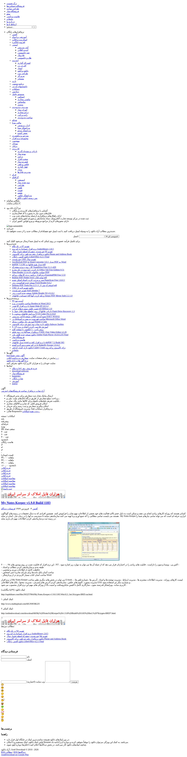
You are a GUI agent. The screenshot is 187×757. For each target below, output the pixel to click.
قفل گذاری (23, 167)
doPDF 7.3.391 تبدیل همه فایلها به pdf (29, 264)
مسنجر (21, 79)
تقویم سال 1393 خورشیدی (24, 259)
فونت (20, 190)
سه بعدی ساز (24, 182)
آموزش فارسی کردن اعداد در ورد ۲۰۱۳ (30, 327)
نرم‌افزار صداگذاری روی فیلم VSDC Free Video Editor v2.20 (39, 332)
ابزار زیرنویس (24, 125)
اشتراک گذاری (24, 63)
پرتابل (14, 146)
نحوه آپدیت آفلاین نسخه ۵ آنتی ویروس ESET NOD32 (36, 316)
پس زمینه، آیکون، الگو (27, 198)
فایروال (21, 55)
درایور (20, 156)
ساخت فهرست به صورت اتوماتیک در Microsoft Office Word (39, 319)
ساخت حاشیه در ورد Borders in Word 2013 (31, 303)
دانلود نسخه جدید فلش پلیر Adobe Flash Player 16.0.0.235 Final (40, 335)
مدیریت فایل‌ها (24, 172)
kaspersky (16, 376)
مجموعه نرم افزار (20, 138)
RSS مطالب (6, 752)
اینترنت (15, 60)
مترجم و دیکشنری (20, 136)
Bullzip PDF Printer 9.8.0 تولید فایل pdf (29, 277)
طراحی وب (23, 73)
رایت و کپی (23, 115)
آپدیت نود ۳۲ (17, 301)
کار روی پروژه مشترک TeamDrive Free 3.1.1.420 (34, 267)
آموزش (15, 381)
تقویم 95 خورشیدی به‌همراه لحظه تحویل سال (32, 251)
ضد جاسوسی (24, 53)
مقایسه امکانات (8, 478)
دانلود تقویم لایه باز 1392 (23, 288)
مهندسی (16, 141)
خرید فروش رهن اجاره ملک (24, 368)
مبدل (20, 169)
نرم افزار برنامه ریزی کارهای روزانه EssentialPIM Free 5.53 (38, 275)
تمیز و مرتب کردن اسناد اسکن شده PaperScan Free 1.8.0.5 (38, 280)
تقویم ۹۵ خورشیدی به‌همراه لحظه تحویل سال (27, 636)
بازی (14, 81)
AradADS (64, 497)
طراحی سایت (13, 9)
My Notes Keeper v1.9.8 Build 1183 (26, 503)
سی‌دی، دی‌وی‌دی (20, 107)
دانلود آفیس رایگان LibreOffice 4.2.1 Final (30, 257)
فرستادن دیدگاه (8, 509)
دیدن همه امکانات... (31, 411)
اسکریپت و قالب (19, 40)
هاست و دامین (13, 16)
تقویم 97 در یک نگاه (20, 246)
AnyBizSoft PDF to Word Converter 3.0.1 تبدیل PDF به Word (39, 262)
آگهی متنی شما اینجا (16, 355)
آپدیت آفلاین (23, 50)
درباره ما (11, 22)
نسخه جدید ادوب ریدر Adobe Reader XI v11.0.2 (33, 293)
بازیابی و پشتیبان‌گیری (27, 151)
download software (20, 371)
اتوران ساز (22, 110)
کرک (14, 175)
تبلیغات (10, 19)
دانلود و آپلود (23, 71)
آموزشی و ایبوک (19, 37)
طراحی (21, 185)
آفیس (14, 34)
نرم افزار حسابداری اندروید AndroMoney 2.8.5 (33, 249)
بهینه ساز (22, 154)
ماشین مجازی (24, 99)
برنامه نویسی (18, 84)
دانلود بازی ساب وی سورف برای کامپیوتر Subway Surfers (38, 324)
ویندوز (20, 104)
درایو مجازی (23, 112)
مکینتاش (21, 102)
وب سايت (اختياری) (36, 682)
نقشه (20, 193)
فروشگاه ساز (13, 11)
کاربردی (15, 149)
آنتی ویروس (23, 47)
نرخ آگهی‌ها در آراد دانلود (17, 360)
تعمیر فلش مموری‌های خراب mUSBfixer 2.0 (32, 309)
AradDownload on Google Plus (15, 754)
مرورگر (21, 76)
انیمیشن (21, 180)
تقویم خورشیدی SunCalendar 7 (26, 290)
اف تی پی (22, 66)
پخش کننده (22, 133)
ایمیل (20, 68)
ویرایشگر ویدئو (24, 130)
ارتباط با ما (11, 24)
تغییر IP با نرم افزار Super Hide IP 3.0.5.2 (30, 306)
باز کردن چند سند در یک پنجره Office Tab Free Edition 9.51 (38, 270)
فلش (20, 188)
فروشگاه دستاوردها (15, 6)
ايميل (29, 659)
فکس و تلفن (23, 164)
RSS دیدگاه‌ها (19, 752)
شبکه (14, 120)
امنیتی (15, 45)
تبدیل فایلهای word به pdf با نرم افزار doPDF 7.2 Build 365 (38, 342)
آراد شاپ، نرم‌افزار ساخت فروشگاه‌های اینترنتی (22, 391)
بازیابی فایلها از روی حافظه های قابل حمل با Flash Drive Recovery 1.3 (43, 311)
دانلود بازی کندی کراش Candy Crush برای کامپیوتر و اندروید (39, 348)
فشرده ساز (23, 162)
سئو (8, 14)
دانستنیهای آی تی (19, 86)
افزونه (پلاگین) (18, 42)
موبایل (15, 143)
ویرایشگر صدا (24, 128)
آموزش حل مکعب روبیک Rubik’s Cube (29, 322)
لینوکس (21, 97)
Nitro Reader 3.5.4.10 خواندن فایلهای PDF (30, 272)
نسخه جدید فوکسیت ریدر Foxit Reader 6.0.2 (31, 283)
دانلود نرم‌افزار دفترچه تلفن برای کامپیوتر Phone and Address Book (42, 254)
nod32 (15, 383)
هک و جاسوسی (24, 58)
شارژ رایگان (17, 378)
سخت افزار (23, 159)
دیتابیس (15, 91)
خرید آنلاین (6, 468)
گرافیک (15, 177)
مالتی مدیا (16, 123)
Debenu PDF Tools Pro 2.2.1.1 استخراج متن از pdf (34, 285)
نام (28, 657)
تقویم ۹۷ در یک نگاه (15, 631)
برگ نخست (12, 3)
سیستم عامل (18, 94)
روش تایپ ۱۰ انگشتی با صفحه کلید (28, 329)
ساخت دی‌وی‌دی (25, 117)
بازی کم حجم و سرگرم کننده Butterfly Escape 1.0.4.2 (36, 345)
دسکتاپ (15, 89)
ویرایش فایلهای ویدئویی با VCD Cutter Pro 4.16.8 (34, 314)
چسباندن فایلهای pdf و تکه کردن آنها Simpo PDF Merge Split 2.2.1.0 (42, 296)
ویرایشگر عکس (25, 195)
